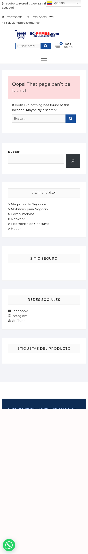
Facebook (19, 311)
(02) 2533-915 (13, 17)
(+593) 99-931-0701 (42, 17)
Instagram (19, 316)
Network (17, 219)
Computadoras (22, 214)
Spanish (58, 3)
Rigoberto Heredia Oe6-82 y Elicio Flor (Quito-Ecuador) (34, 5)
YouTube (18, 321)
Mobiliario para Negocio (29, 209)
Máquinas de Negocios (28, 204)
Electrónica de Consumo (29, 224)
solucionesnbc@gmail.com (24, 22)
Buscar (46, 46)
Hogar (15, 229)
